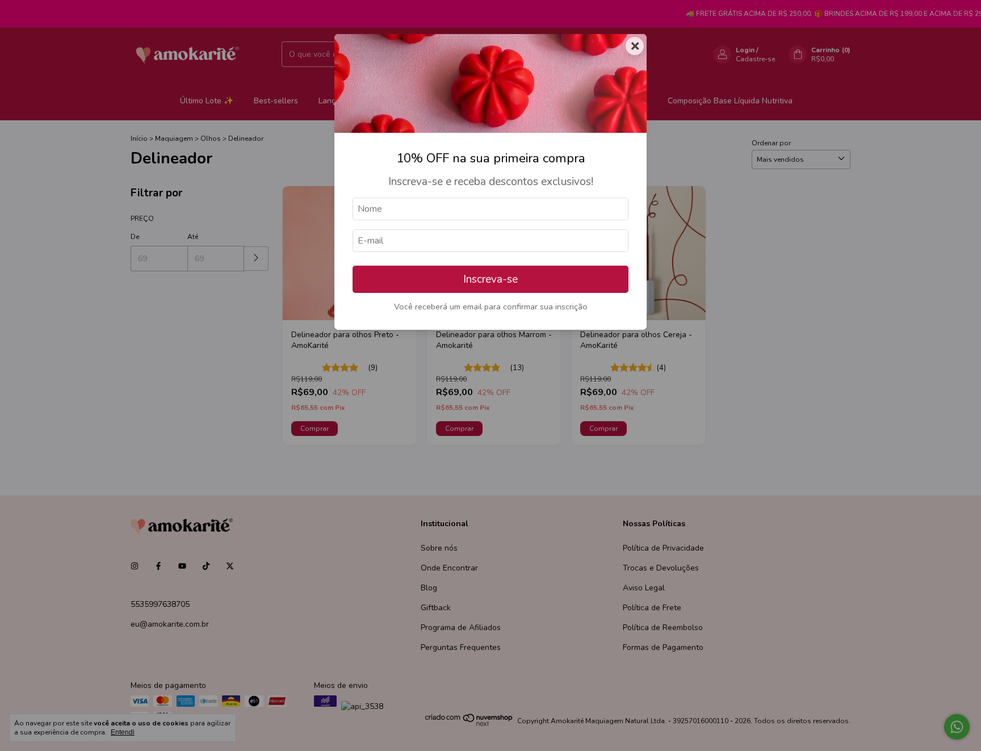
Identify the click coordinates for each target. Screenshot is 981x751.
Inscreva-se (490, 279)
